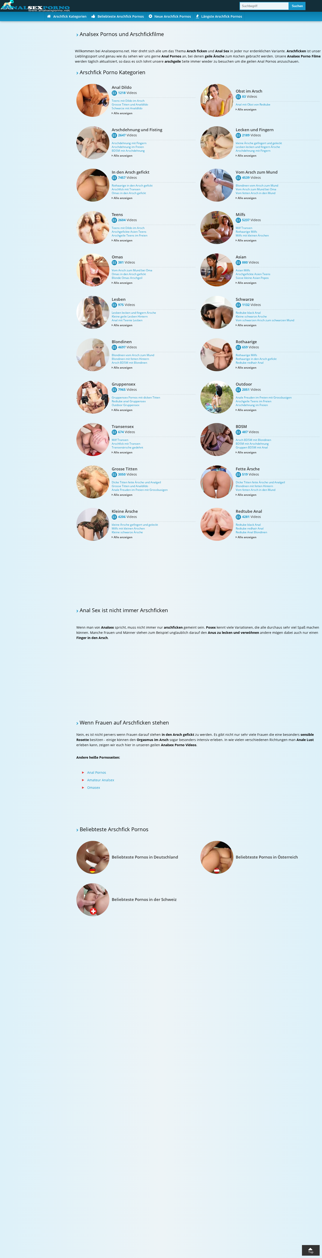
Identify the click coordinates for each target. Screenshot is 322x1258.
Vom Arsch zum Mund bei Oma (256, 189)
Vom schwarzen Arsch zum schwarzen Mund (265, 320)
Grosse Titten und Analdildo (130, 104)
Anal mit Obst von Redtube (253, 104)
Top (310, 1252)
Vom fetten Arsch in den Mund (255, 193)
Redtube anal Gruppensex (129, 401)
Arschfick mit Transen (126, 189)
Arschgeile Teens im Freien (129, 235)
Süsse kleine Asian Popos (252, 278)
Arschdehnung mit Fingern (129, 143)
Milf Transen (244, 228)
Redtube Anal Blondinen (251, 532)
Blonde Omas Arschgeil (127, 278)
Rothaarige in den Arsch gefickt (132, 185)
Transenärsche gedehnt (127, 447)
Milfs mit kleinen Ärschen (252, 235)
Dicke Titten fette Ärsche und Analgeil (136, 482)
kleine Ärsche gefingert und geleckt (259, 143)
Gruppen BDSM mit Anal (252, 447)
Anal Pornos (96, 772)
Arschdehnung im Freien (128, 147)
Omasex (93, 787)
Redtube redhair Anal (250, 363)
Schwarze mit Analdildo (127, 108)
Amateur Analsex (100, 780)
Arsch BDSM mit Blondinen (129, 363)
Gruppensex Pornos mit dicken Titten (136, 397)
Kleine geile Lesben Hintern (130, 316)
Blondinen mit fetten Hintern (130, 359)
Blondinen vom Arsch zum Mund (257, 185)
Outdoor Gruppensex (125, 405)
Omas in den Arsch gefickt (129, 193)
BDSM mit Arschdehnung (128, 151)
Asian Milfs (243, 270)
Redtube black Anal (248, 313)
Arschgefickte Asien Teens (129, 232)
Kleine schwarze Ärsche (251, 316)
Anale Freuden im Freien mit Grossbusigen (264, 397)
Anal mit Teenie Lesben (127, 320)
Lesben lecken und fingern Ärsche (258, 147)
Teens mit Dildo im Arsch (128, 101)
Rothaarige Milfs (246, 232)
